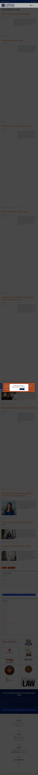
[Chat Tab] (19, 387)
